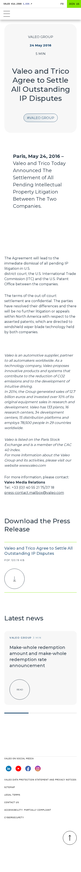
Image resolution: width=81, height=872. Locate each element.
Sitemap (9, 787)
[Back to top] (69, 838)
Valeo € (17, 3)
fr (62, 3)
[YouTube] (18, 770)
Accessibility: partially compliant (27, 810)
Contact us (11, 802)
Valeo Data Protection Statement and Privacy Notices (40, 779)
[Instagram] (38, 770)
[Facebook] (28, 770)
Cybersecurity (14, 817)
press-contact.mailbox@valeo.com (34, 493)
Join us (74, 3)
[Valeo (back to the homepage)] (40, 14)
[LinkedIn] (8, 770)
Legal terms (12, 794)
